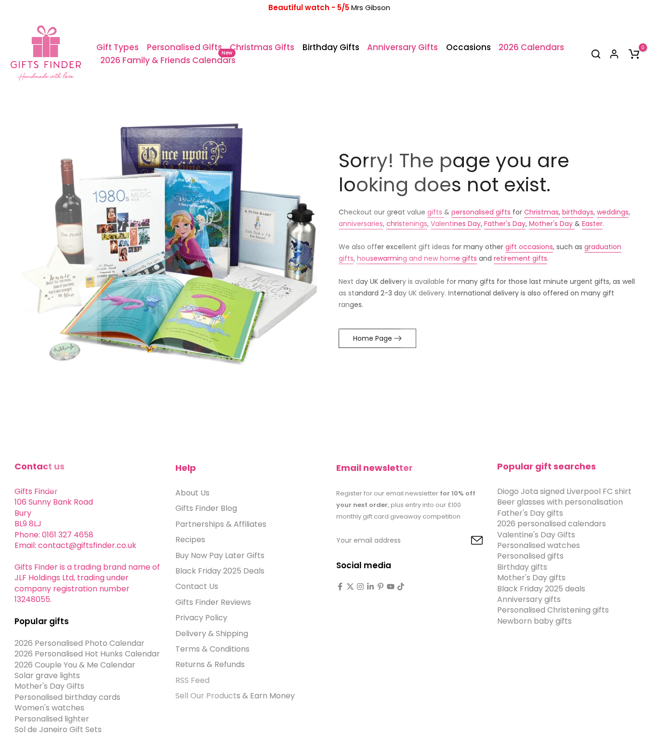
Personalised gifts (530, 555)
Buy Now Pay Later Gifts (219, 555)
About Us (192, 492)
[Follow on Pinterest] (380, 586)
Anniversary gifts (529, 599)
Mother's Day (552, 223)
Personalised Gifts (184, 47)
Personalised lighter (51, 718)
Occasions (468, 47)
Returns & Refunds (210, 664)
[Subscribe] (466, 540)
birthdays (577, 212)
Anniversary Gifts (402, 47)
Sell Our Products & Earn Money (235, 695)
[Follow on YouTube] (391, 586)
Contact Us (196, 586)
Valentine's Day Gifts (536, 534)
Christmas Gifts (262, 47)
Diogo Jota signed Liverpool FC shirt (564, 491)
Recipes (190, 539)
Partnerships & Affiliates (220, 524)
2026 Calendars (531, 47)
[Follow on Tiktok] (401, 586)
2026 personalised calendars (551, 523)
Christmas (541, 212)
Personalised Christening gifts (553, 609)
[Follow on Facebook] (340, 586)
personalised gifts (482, 212)
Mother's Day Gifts (49, 686)
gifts (435, 212)
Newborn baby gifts (534, 621)
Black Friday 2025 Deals (219, 570)
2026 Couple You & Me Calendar (74, 664)
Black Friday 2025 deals (541, 588)
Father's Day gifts (530, 513)
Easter (592, 223)
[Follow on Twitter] (350, 586)
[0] (634, 54)
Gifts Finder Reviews (213, 602)
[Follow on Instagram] (360, 586)
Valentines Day (456, 223)
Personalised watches (538, 545)
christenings (406, 223)
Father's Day (505, 223)
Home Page (372, 338)
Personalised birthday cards (67, 697)
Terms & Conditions (212, 648)
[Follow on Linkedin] (370, 586)
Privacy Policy (201, 617)
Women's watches (49, 707)
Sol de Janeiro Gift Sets (58, 729)
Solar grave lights (47, 675)
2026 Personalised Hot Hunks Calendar (87, 653)
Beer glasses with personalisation (560, 502)
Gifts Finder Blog (206, 508)
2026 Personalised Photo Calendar (79, 643)
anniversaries (361, 223)
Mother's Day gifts (531, 577)
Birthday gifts (522, 567)
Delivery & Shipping (211, 633)
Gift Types (117, 47)
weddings (613, 212)
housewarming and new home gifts (417, 258)
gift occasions (529, 247)
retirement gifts (520, 258)
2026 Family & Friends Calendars (168, 60)
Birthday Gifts (331, 47)
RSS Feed (192, 680)
